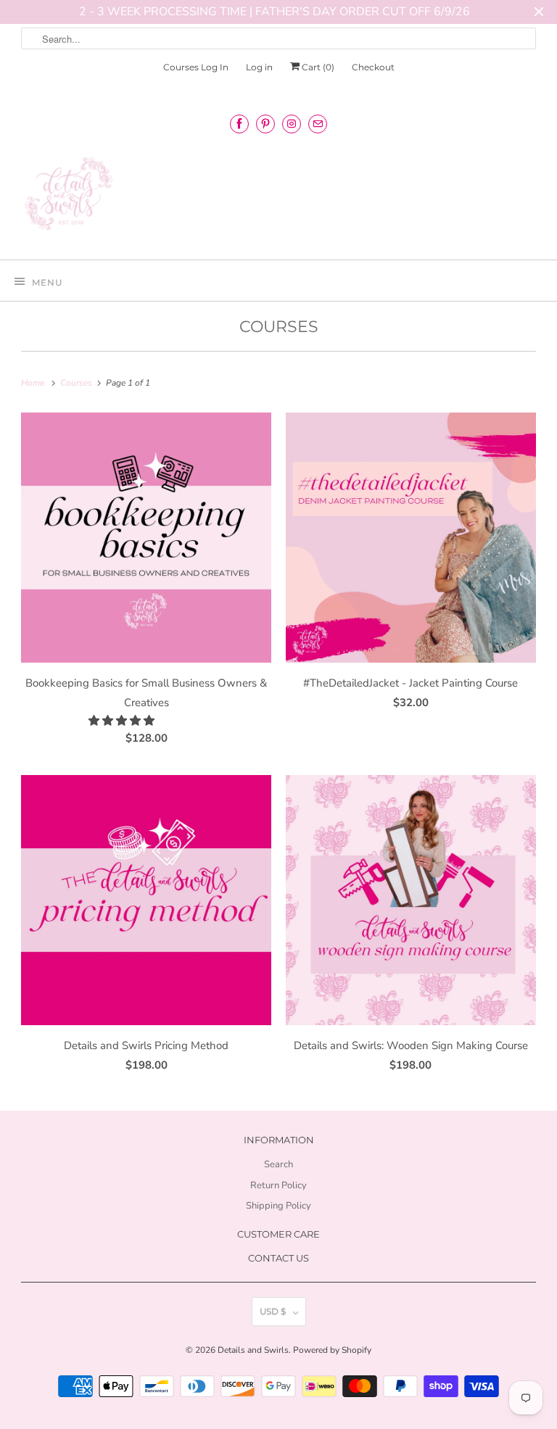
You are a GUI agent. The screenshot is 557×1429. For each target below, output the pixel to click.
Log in (259, 67)
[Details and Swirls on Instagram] (291, 123)
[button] (122, 720)
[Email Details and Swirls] (317, 123)
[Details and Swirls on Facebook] (239, 123)
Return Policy (278, 1185)
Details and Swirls (253, 1350)
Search (278, 1164)
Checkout (373, 67)
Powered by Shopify (332, 1350)
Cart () (317, 67)
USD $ (273, 1311)
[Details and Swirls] (278, 198)
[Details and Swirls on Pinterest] (265, 123)
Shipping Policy (278, 1205)
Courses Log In (195, 67)
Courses (278, 326)
